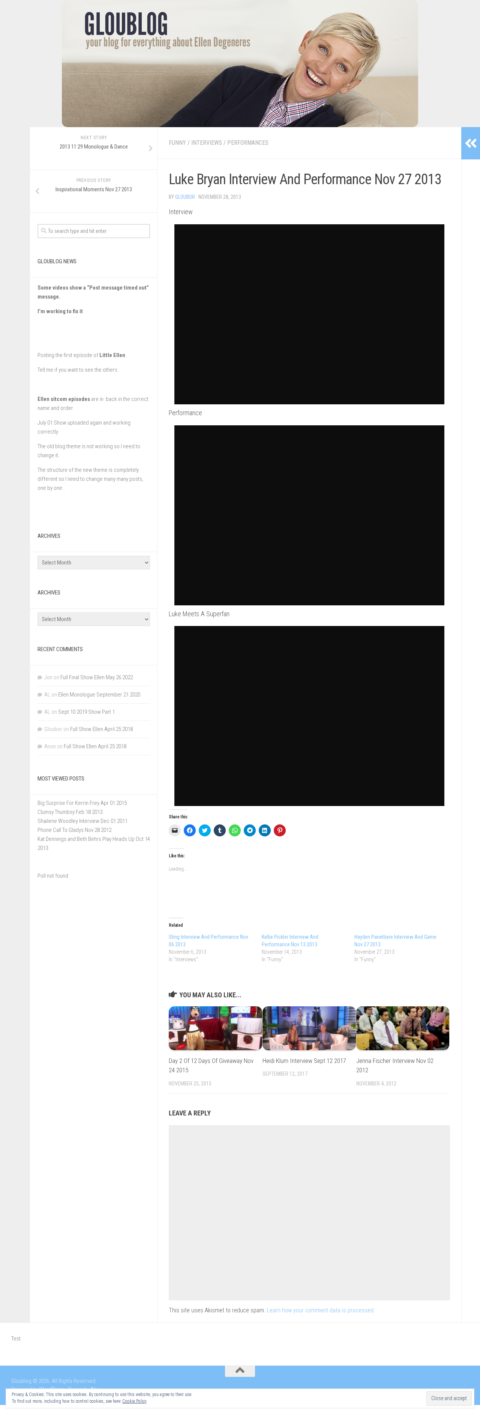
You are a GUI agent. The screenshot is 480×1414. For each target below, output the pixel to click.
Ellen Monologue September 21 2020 (99, 694)
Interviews (206, 142)
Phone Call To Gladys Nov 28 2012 (74, 830)
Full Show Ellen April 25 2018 (101, 729)
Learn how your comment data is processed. (321, 1310)
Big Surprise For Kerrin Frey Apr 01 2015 (82, 803)
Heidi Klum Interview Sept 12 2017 (304, 1060)
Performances (247, 142)
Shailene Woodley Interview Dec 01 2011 (83, 821)
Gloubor (185, 197)
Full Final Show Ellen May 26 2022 (96, 677)
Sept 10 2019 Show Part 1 (86, 712)
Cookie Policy (134, 1401)
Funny (177, 142)
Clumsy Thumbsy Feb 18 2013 (70, 812)
